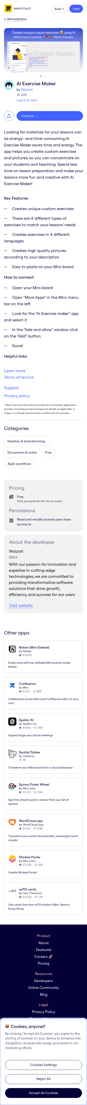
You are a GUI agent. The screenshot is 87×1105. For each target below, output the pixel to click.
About (43, 942)
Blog (43, 994)
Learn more (14, 370)
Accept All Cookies (43, 1093)
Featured (43, 949)
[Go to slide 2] (42, 76)
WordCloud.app (33, 824)
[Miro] (9, 8)
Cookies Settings (43, 1065)
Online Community (43, 987)
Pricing (43, 963)
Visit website (21, 605)
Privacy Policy (43, 1011)
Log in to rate (27, 100)
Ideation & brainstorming (26, 441)
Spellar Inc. (30, 724)
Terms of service (19, 377)
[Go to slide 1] (40, 76)
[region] (43, 1062)
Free (48, 452)
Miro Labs (29, 788)
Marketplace (22, 8)
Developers (43, 980)
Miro (26, 687)
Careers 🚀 (43, 956)
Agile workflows (19, 464)
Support (11, 387)
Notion (27, 651)
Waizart (27, 89)
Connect (29, 116)
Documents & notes (22, 452)
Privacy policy (17, 395)
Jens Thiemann (32, 893)
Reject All (43, 1079)
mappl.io (28, 756)
